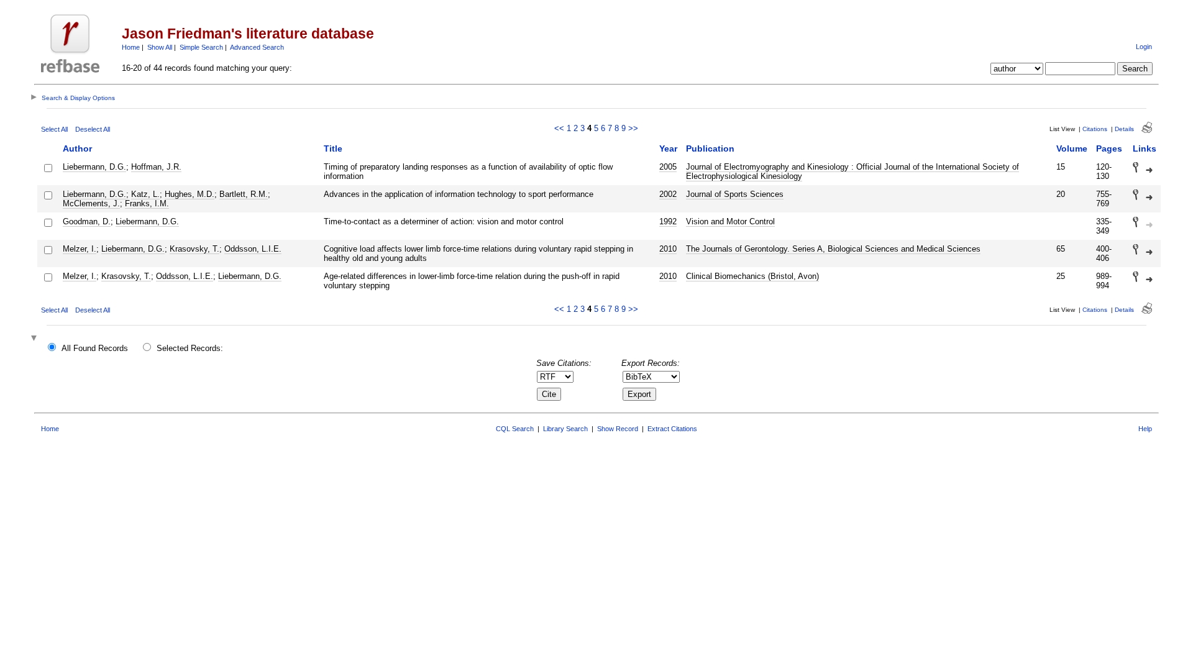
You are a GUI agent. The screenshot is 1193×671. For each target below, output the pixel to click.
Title (333, 148)
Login (1144, 46)
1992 (668, 221)
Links (1144, 148)
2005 (668, 166)
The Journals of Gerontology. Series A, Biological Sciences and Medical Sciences (833, 248)
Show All (159, 47)
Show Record (617, 428)
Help (1145, 428)
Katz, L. (145, 194)
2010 (668, 248)
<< (559, 128)
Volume (1071, 148)
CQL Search (515, 428)
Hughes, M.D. (189, 194)
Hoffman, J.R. (156, 166)
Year (668, 148)
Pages (1109, 148)
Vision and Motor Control (730, 221)
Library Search (565, 428)
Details (1124, 129)
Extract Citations (672, 428)
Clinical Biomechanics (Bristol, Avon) (752, 276)
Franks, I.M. (147, 203)
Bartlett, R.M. (243, 194)
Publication (710, 148)
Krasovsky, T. (194, 248)
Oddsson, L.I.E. (252, 248)
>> (633, 128)
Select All (54, 129)
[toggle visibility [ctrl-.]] (35, 339)
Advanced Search (257, 47)
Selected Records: (190, 348)
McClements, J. (91, 203)
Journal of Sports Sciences (735, 194)
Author (77, 148)
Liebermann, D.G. (94, 166)
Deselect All (92, 129)
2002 (668, 194)
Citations (1094, 129)
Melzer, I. (79, 248)
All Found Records (95, 348)
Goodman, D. (87, 221)
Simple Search (201, 47)
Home (131, 47)
